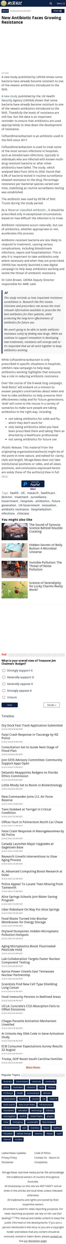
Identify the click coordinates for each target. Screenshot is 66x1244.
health (14, 493)
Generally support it (20, 677)
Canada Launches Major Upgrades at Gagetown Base (28, 845)
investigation (10, 1116)
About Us (54, 1157)
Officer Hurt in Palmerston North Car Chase (32, 822)
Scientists (35, 1127)
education (22, 1110)
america (38, 1133)
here (5, 476)
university (36, 1081)
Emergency (18, 1122)
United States (36, 1116)
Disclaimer (8, 1162)
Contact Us (40, 1157)
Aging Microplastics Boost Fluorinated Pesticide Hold (29, 948)
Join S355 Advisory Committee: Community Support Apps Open (32, 761)
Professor (8, 1093)
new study (10, 96)
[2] (15, 1218)
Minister (47, 1093)
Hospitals (26, 501)
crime (6, 1122)
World (5, 11)
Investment (9, 1110)
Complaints (40, 1162)
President (8, 1133)
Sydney (57, 1127)
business (23, 1098)
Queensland (9, 1098)
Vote (9, 705)
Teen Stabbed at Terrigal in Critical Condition (26, 811)
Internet (7, 1139)
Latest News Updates (14, 1153)
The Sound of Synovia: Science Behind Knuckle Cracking (46, 528)
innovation (49, 505)
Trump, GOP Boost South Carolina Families (32, 1059)
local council (9, 1104)
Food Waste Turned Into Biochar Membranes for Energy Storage (24, 920)
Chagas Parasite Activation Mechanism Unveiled (29, 1022)
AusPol (23, 1116)
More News (33, 1067)
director (7, 497)
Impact (50, 1133)
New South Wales (27, 1104)
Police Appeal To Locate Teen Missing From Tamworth (32, 886)
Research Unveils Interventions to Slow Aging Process (29, 858)
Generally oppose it (20, 684)
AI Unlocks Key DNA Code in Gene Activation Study (33, 1035)
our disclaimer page (35, 1241)
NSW (41, 1087)
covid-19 (53, 1098)
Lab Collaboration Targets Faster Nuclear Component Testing (31, 960)
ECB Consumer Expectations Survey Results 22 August (32, 1048)
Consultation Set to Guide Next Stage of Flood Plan (30, 749)
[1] (13, 1218)
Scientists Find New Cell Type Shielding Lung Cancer (29, 986)
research (33, 493)
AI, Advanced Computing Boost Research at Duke (32, 873)
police (6, 1087)
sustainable (32, 1122)
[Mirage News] (11, 3)
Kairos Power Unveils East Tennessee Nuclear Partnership (28, 973)
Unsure (12, 697)
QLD (24, 1127)
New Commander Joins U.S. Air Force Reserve (27, 798)
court (59, 1133)
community (50, 1081)
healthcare (48, 493)
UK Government (29, 505)
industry (50, 1110)
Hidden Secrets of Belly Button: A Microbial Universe (45, 548)
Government (10, 501)
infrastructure (45, 1104)
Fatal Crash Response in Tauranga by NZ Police (30, 736)
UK (23, 493)
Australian (18, 1087)
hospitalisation (41, 509)
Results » (51, 705)
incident (18, 1139)
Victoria (51, 1087)
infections (8, 513)
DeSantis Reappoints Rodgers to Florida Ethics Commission (30, 774)
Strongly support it (20, 670)
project (50, 1116)
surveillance (38, 497)
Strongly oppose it (19, 690)
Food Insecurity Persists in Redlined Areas (31, 997)
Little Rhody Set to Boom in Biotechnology (32, 785)
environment (33, 1093)
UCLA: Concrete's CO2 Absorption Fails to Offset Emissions (31, 1008)
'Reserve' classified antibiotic (27, 210)
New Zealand (48, 1122)
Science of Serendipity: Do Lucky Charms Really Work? (46, 586)
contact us (56, 1236)
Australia (8, 1081)
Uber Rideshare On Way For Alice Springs (30, 909)
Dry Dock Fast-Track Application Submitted (32, 725)
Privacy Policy (9, 1157)
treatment (21, 497)
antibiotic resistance (15, 509)
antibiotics (42, 501)
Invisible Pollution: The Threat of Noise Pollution (45, 565)
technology (37, 1110)
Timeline (8, 716)
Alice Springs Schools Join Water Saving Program (29, 898)
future (46, 1127)
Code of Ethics (42, 1153)
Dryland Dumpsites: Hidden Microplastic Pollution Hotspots (30, 933)
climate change (24, 1133)
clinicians (23, 513)
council (35, 1098)
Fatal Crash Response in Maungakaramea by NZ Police (33, 833)
